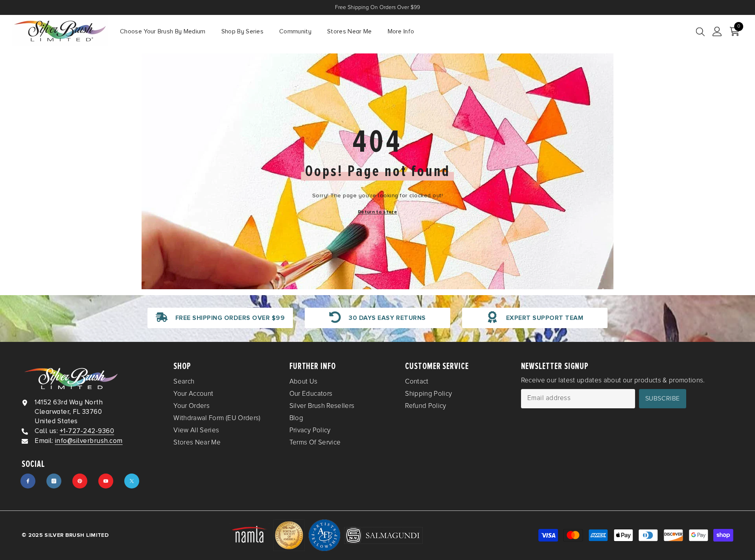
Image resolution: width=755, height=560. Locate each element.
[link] (220, 318)
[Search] (700, 31)
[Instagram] (53, 481)
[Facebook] (27, 481)
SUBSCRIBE (662, 398)
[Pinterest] (79, 481)
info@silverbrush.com (89, 441)
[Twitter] (131, 481)
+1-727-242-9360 (87, 431)
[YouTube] (105, 481)
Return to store (377, 212)
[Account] (717, 31)
